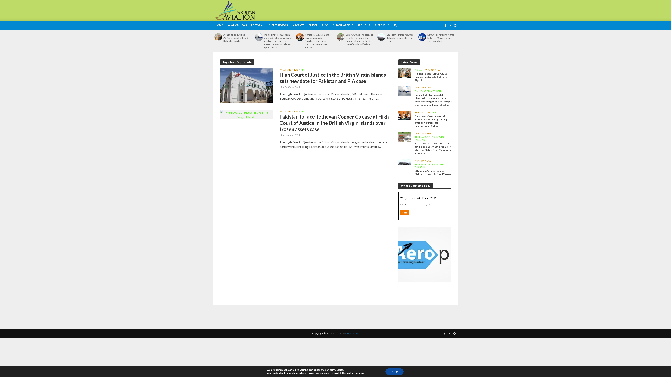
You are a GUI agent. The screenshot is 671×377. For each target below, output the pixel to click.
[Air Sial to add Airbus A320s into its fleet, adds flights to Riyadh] (218, 37)
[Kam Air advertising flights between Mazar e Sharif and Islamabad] (422, 37)
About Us (364, 25)
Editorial (257, 25)
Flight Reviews (278, 25)
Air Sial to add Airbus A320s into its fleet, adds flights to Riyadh (236, 37)
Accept (394, 371)
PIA (302, 69)
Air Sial (419, 69)
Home (219, 25)
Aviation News (237, 25)
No (430, 205)
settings (359, 373)
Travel (313, 25)
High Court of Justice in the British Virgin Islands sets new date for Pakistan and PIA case (333, 78)
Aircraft (298, 25)
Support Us (381, 25)
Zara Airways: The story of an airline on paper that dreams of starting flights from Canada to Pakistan (359, 39)
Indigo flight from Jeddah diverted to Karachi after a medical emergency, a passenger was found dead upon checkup (277, 41)
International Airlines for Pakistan (430, 138)
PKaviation (352, 333)
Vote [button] (404, 213)
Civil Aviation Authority (428, 91)
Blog (325, 25)
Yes (406, 205)
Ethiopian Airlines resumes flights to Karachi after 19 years (400, 37)
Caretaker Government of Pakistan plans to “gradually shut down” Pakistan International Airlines (318, 41)
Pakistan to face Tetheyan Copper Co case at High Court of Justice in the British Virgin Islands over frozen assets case (334, 123)
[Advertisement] (394, 10)
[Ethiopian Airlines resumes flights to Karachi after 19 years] (381, 37)
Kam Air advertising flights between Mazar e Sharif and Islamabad (440, 37)
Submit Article (343, 25)
